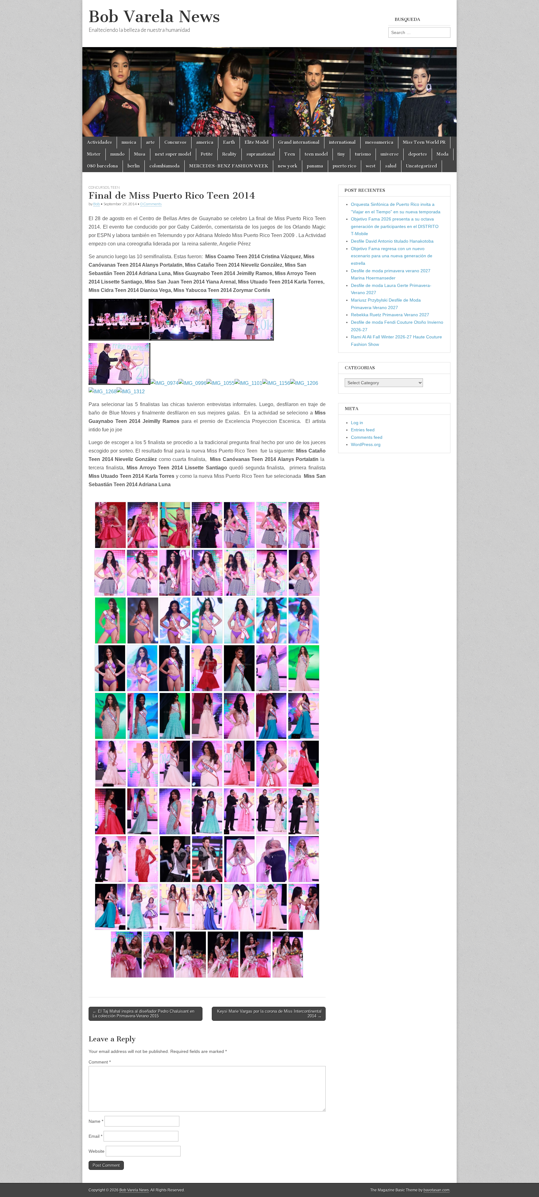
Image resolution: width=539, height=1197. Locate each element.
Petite (207, 154)
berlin (134, 166)
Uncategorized (421, 166)
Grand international (298, 142)
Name (96, 1121)
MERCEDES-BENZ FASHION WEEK (228, 166)
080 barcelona (102, 166)
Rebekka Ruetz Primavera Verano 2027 (390, 314)
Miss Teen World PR (424, 142)
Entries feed (363, 429)
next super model (173, 154)
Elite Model (257, 142)
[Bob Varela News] (269, 68)
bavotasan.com (436, 1190)
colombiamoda (164, 166)
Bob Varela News (154, 16)
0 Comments (151, 203)
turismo (363, 154)
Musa (139, 154)
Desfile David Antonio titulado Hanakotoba (392, 241)
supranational (260, 154)
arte (150, 142)
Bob (96, 203)
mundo (117, 154)
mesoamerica (379, 142)
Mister (94, 154)
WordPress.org (366, 444)
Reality (229, 154)
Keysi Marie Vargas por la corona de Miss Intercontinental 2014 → (269, 1014)
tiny (341, 154)
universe (390, 154)
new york (287, 166)
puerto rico (344, 166)
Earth (229, 142)
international (342, 142)
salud (390, 166)
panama (315, 166)
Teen (289, 154)
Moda (443, 154)
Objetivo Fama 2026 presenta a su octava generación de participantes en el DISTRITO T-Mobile (395, 226)
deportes (417, 154)
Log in (357, 422)
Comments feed (366, 437)
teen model (316, 154)
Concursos (175, 142)
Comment (100, 1061)
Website (96, 1151)
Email (95, 1136)
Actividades (99, 142)
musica (129, 142)
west (371, 166)
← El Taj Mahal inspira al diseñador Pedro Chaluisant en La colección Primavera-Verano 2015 (143, 1014)
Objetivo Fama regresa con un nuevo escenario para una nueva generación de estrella (391, 256)
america (204, 142)
